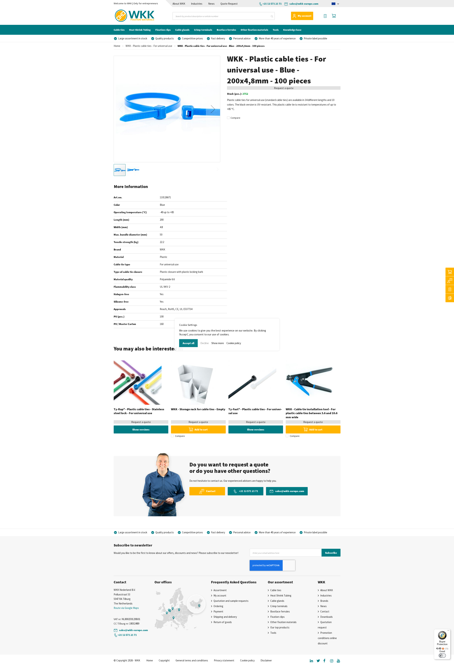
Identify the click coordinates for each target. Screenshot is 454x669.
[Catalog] (449, 298)
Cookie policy (233, 343)
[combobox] (224, 16)
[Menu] (448, 631)
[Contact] (449, 280)
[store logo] (128, 16)
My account (304, 15)
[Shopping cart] (449, 272)
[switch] (442, 655)
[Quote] (449, 289)
